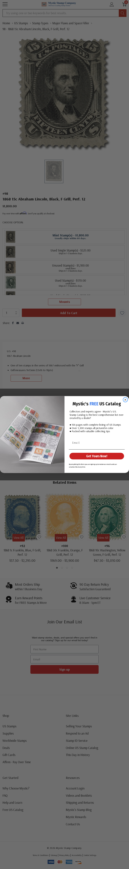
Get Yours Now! (96, 456)
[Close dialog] (125, 400)
